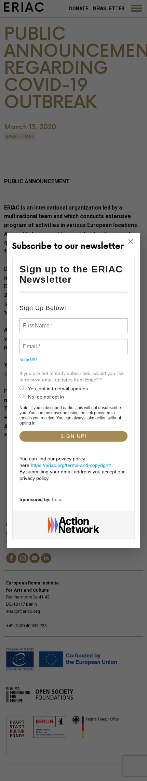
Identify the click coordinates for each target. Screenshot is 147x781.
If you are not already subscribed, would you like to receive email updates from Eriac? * (71, 376)
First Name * (37, 322)
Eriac (57, 499)
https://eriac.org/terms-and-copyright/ (71, 465)
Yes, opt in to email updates (58, 388)
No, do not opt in (46, 397)
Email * (31, 342)
